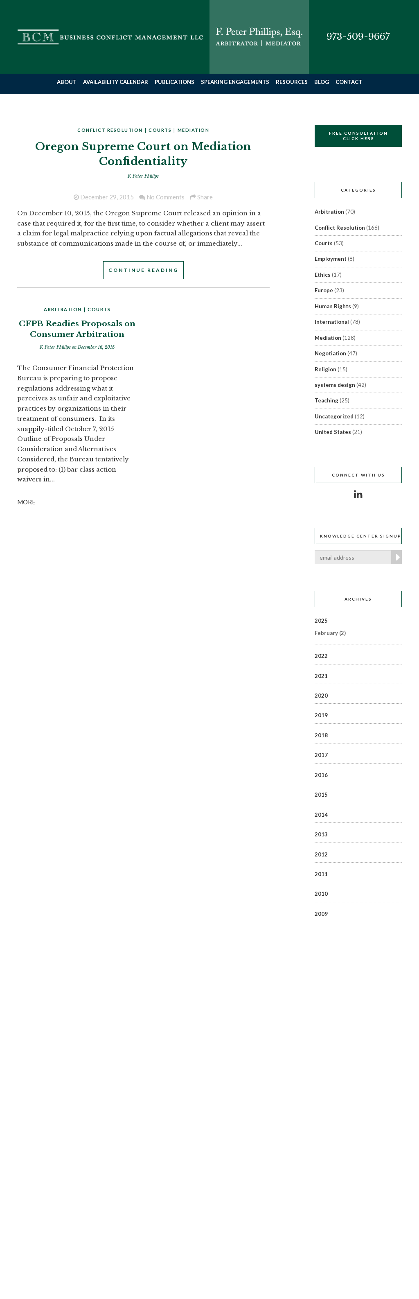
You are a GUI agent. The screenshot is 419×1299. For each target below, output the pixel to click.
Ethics (323, 274)
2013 (321, 834)
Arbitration (63, 309)
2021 (321, 676)
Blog (321, 82)
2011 (321, 874)
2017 (321, 755)
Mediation (194, 130)
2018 (321, 735)
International (332, 322)
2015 (321, 794)
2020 (321, 695)
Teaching (326, 400)
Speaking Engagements (235, 82)
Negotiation (330, 353)
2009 (321, 913)
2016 (321, 775)
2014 (321, 814)
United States (333, 432)
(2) (330, 633)
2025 (321, 620)
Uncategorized (334, 416)
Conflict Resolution (110, 130)
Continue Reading (143, 270)
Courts (160, 130)
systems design (335, 385)
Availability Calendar (115, 82)
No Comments (165, 197)
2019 (321, 715)
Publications (174, 82)
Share (204, 197)
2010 (321, 893)
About (67, 82)
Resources (292, 82)
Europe (324, 290)
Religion (325, 369)
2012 (321, 854)
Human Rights (333, 306)
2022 (321, 656)
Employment (331, 258)
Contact (349, 82)
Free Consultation (358, 136)
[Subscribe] (396, 557)
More (26, 502)
